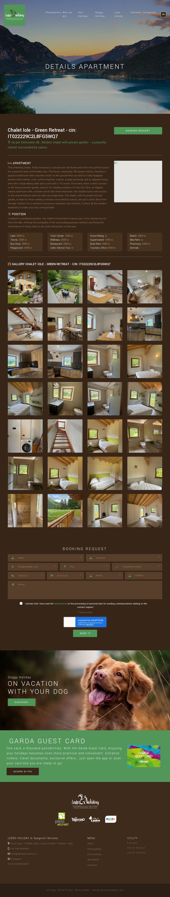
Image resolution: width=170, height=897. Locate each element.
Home (90, 843)
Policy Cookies (137, 853)
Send (84, 633)
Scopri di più (22, 771)
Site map (133, 843)
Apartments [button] (36, 12)
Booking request (138, 130)
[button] (26, 576)
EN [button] (163, 14)
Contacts (136, 12)
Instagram (149, 12)
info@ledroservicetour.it (23, 853)
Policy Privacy (137, 848)
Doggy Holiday (100, 14)
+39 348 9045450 (19, 848)
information (60, 603)
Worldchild (93, 859)
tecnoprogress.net (113, 890)
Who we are (67, 14)
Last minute (119, 14)
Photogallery (53, 12)
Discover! (22, 702)
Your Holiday (83, 14)
